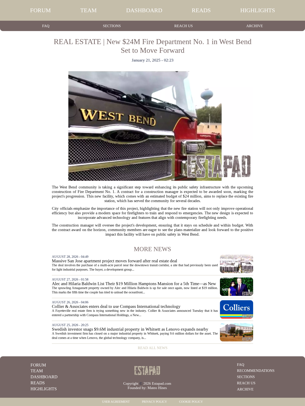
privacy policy (154, 401)
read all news (152, 348)
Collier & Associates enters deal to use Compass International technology (116, 306)
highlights (257, 10)
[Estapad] (147, 370)
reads (201, 10)
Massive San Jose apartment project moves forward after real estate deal (114, 261)
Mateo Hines (157, 388)
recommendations (255, 371)
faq (45, 26)
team (88, 10)
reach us (183, 26)
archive (254, 26)
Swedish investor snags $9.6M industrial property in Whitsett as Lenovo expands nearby (130, 329)
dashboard (144, 10)
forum (40, 10)
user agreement (116, 401)
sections (112, 26)
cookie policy (191, 401)
